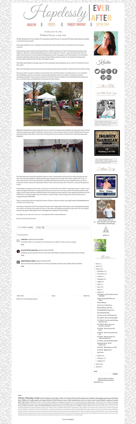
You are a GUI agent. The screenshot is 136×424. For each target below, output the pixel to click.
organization (63, 413)
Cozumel (116, 405)
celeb (105, 409)
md (22, 413)
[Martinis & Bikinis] (106, 199)
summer (27, 402)
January (100, 361)
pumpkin (94, 413)
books (43, 402)
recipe (37, 398)
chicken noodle (21, 411)
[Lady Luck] (106, 233)
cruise (39, 404)
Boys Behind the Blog (103, 312)
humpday (61, 402)
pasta (69, 405)
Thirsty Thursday (26, 398)
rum (77, 405)
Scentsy (104, 407)
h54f (46, 405)
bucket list (77, 409)
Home (53, 296)
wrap (80, 414)
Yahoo (47, 409)
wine (73, 404)
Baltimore (104, 400)
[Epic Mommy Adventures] (106, 380)
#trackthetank (79, 404)
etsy (36, 411)
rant (60, 404)
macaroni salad (108, 411)
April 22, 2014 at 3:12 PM (43, 261)
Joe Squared (73, 407)
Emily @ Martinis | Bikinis (28, 261)
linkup (48, 398)
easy (52, 398)
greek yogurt (68, 411)
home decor (83, 411)
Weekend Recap (101, 302)
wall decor (33, 402)
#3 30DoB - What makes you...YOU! (107, 347)
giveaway (107, 398)
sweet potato (56, 414)
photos (79, 400)
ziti (82, 414)
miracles (39, 413)
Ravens (94, 407)
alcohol (43, 398)
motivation (50, 413)
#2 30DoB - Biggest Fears (104, 350)
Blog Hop (50, 400)
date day (43, 404)
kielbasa (49, 405)
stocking (29, 414)
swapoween (39, 414)
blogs (74, 409)
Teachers (39, 402)
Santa (101, 407)
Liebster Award (95, 402)
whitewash (69, 414)
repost (63, 404)
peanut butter (73, 413)
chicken (24, 400)
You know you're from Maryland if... (107, 315)
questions (98, 413)
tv (82, 405)
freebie (53, 411)
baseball (66, 409)
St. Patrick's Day (110, 407)
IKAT (62, 407)
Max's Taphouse (80, 407)
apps (59, 409)
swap (70, 404)
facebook (40, 411)
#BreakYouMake (95, 405)
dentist (33, 411)
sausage (109, 413)
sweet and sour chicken (47, 414)
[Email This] (37, 227)
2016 (97, 263)
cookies (30, 411)
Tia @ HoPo (24, 239)
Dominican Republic (22, 407)
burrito (32, 405)
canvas (36, 404)
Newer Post (20, 296)
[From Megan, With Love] (105, 220)
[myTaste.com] (98, 382)
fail (43, 411)
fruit (56, 411)
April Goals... (100, 352)
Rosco (105, 402)
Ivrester (68, 407)
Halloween (60, 400)
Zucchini (20, 404)
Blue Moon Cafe (106, 405)
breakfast (115, 400)
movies (57, 404)
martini (19, 413)
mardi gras (54, 405)
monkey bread (44, 413)
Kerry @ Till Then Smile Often (29, 250)
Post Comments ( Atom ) (30, 299)
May (99, 289)
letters (103, 411)
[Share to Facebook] (43, 227)
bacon (114, 404)
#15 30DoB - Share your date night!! (107, 317)
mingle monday (33, 413)
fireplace (46, 411)
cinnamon (36, 405)
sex (117, 413)
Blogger (101, 405)
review (73, 402)
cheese (66, 400)
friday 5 (57, 398)
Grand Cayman (57, 407)
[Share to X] (41, 227)
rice (75, 405)
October (100, 276)
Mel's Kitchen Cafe (94, 404)
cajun (96, 409)
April (99, 292)
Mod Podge (102, 404)
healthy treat (55, 402)
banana (62, 409)
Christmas (114, 398)
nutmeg (58, 413)
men (29, 413)
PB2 (91, 407)
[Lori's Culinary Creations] (106, 378)
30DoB (55, 400)
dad (46, 402)
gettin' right (21, 402)
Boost (87, 404)
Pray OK (107, 404)
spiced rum (24, 414)
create (93, 400)
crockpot (98, 400)
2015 (97, 266)
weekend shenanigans (96, 398)
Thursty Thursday (78, 398)
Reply (22, 244)
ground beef (77, 411)
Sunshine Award (26, 409)
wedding (88, 402)
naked (54, 413)
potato (90, 413)
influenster (88, 411)
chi (113, 409)
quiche (102, 413)
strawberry (34, 414)
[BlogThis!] (39, 227)
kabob (100, 411)
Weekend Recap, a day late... (105, 307)
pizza (72, 405)
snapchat (20, 414)
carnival (102, 409)
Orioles (101, 402)
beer (20, 400)
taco (60, 414)
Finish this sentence (41, 407)
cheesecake (109, 409)
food (87, 398)
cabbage (93, 409)
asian (110, 404)
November (101, 274)
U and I (35, 409)
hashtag (74, 400)
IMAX (64, 407)
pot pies (87, 413)
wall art (89, 405)
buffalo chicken (84, 409)
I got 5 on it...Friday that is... (105, 305)
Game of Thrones (50, 407)
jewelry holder (95, 411)
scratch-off (113, 413)
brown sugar (30, 404)
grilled (73, 411)
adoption (52, 409)
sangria (106, 413)
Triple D (32, 409)
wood (73, 414)
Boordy (112, 405)
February (100, 358)
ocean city (65, 405)
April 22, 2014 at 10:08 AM (35, 239)
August (100, 281)
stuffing (67, 404)
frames (49, 411)
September (101, 279)
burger (89, 409)
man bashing (115, 411)
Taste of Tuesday (66, 398)
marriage (59, 405)
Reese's (98, 407)
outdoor (68, 413)
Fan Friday (88, 400)
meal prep (25, 413)
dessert (50, 402)
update (85, 405)
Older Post (86, 296)
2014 (97, 269)
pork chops (82, 413)
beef (117, 404)
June (99, 287)
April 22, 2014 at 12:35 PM (45, 250)
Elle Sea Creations (31, 407)
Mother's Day (87, 407)
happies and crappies (40, 400)
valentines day (82, 402)
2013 (97, 364)
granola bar (62, 411)
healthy (32, 400)
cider (26, 411)
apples (56, 409)
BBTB (84, 404)
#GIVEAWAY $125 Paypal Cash (105, 310)
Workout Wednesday (112, 402)
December (100, 271)
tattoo (63, 414)
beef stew (70, 409)
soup (76, 402)
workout (77, 414)
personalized (67, 402)
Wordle (44, 409)
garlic (47, 404)
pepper (78, 413)
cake (99, 409)
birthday (25, 404)
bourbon (20, 405)
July (99, 284)
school (83, 400)
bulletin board (26, 405)
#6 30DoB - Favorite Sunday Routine (107, 340)
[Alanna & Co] (105, 197)
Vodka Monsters (84, 200)
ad (49, 409)
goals (58, 411)
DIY (28, 400)
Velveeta (39, 409)
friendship (42, 405)
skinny (80, 405)
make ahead (52, 404)
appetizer (110, 400)
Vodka (70, 400)
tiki (65, 414)
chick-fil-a (116, 409)
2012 (97, 366)
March (99, 355)
